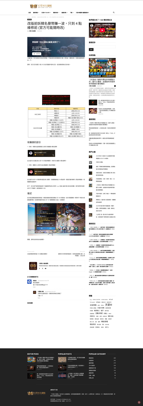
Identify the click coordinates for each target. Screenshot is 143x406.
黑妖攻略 (107, 324)
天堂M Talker (45, 12)
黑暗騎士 (97, 327)
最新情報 (35, 12)
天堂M (108, 305)
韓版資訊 (93, 324)
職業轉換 (92, 319)
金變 (96, 321)
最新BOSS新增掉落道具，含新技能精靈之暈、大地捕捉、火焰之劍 (71, 254)
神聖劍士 (92, 316)
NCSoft (111, 299)
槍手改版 (107, 310)
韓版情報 (104, 321)
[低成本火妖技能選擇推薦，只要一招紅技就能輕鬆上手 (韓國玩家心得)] (93, 111)
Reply (34, 287)
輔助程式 (102, 319)
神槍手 (110, 313)
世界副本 (98, 302)
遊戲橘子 (110, 319)
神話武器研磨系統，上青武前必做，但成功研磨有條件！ (102, 128)
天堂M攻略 (100, 308)
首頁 (29, 12)
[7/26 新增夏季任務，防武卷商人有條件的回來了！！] (62, 368)
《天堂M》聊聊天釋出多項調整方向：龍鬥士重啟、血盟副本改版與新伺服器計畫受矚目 (102, 82)
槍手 (102, 310)
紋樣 (101, 316)
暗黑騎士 (97, 310)
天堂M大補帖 (99, 162)
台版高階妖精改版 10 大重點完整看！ (37, 254)
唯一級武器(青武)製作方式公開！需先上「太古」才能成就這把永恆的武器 (107, 102)
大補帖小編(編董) (32, 31)
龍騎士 (102, 327)
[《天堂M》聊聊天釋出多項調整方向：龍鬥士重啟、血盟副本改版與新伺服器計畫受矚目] (102, 67)
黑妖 (103, 324)
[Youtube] (46, 269)
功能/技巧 (109, 302)
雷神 (99, 321)
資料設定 (97, 319)
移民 (97, 316)
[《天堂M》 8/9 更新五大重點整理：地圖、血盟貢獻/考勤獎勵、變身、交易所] (62, 375)
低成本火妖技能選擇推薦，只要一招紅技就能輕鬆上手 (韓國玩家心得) (106, 110)
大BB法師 (92, 265)
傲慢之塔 (104, 302)
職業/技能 (110, 316)
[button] (114, 13)
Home (28, 17)
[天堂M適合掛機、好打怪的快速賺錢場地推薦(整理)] (62, 360)
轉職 (106, 319)
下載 (71, 12)
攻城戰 (91, 310)
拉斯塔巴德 (108, 308)
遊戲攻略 (64, 12)
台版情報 (93, 305)
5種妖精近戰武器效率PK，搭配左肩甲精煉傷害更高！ (101, 139)
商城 (99, 305)
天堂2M (102, 305)
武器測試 (92, 313)
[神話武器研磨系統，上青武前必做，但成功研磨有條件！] (31, 368)
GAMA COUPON (96, 299)
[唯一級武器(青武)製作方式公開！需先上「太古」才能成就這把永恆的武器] (93, 102)
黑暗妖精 (92, 327)
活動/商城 (99, 313)
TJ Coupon (92, 302)
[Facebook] (40, 269)
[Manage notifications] (139, 402)
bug (91, 299)
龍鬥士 (107, 327)
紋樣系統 (105, 316)
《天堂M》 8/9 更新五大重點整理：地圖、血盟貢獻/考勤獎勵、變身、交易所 (76, 375)
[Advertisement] (85, 6)
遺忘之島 (92, 321)
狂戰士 (105, 313)
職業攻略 (55, 12)
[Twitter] (43, 269)
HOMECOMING (104, 299)
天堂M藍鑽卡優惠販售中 (82, 12)
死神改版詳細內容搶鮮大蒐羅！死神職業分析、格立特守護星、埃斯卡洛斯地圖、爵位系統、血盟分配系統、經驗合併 (102, 282)
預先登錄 (99, 324)
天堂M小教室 (93, 308)
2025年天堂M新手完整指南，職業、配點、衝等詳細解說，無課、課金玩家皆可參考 (105, 208)
